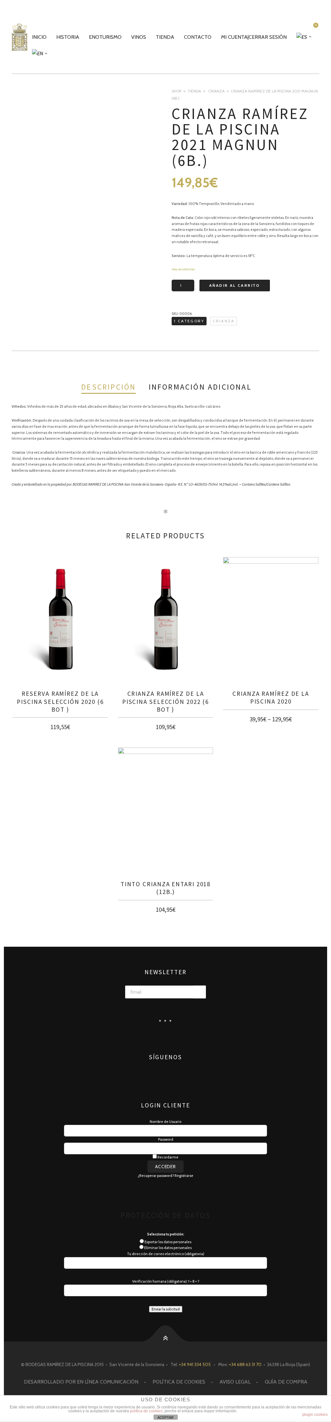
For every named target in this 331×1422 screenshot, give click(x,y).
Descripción (108, 387)
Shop (176, 91)
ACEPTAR (165, 1417)
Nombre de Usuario (165, 1121)
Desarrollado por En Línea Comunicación (81, 1382)
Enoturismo (105, 37)
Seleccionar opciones (271, 717)
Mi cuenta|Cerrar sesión (254, 37)
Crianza (216, 91)
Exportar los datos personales (167, 1242)
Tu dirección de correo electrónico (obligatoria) (165, 1254)
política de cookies (146, 1411)
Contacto (197, 37)
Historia (67, 37)
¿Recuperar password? (156, 1175)
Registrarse (184, 1175)
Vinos (138, 37)
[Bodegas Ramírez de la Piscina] (19, 37)
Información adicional (200, 387)
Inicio (39, 37)
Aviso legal (235, 1382)
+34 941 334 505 (195, 1364)
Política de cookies (179, 1382)
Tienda (165, 37)
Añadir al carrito (234, 285)
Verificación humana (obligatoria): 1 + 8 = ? (165, 1281)
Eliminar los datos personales (168, 1247)
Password (165, 1139)
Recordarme (167, 1157)
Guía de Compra (286, 1382)
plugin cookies (315, 1414)
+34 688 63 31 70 (245, 1364)
